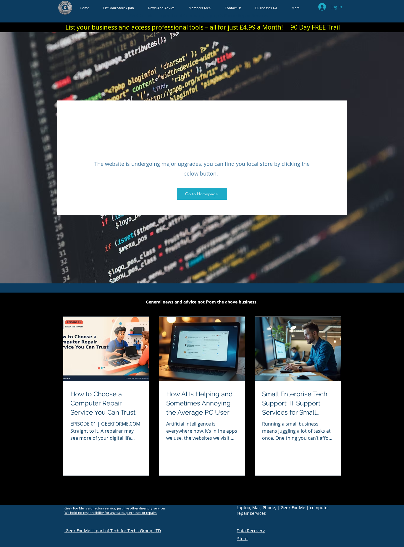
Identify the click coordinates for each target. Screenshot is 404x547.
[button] (266, 8)
